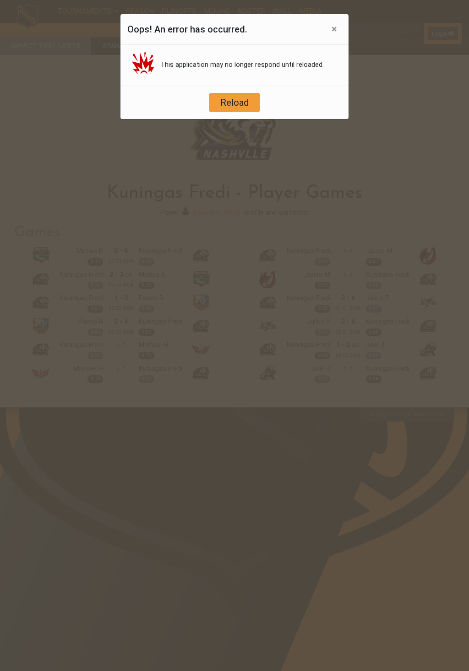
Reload (234, 102)
